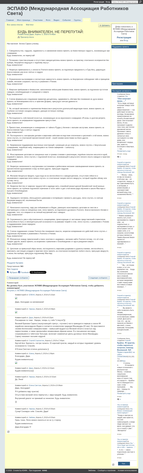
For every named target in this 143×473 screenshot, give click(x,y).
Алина (31, 354)
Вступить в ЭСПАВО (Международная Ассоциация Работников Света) (37, 290)
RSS (8, 432)
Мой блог (30, 25)
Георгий (120, 162)
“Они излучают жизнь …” (124, 100)
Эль (126, 96)
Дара (31, 34)
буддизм (14, 269)
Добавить (106, 25)
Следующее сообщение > (99, 278)
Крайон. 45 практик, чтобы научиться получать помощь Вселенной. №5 (126, 170)
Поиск (140, 2)
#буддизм (11, 263)
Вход (108, 2)
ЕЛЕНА (32, 295)
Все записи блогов (15, 25)
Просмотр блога (27, 37)
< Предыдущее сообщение (18, 278)
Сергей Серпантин (36, 341)
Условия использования (127, 470)
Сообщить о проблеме (107, 470)
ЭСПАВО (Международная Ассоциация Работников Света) (67, 11)
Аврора (32, 309)
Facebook (25, 272)
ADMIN (24, 470)
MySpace (13, 272)
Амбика (32, 417)
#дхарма (19, 263)
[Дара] (11, 37)
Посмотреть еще (124, 151)
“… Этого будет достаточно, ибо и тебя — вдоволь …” (126, 445)
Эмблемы (92, 470)
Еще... (124, 463)
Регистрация (99, 2)
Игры (123, 361)
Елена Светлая (35, 385)
